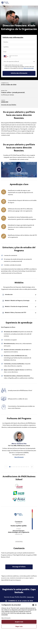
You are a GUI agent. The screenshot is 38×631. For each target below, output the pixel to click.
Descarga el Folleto (19, 567)
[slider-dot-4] (14, 466)
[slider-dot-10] (24, 466)
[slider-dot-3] (13, 466)
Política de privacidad (28, 68)
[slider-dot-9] (23, 466)
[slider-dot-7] (19, 466)
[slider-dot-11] (26, 466)
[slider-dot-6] (18, 466)
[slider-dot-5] (16, 466)
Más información (19, 457)
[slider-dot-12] (28, 466)
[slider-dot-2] (11, 466)
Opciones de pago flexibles (8, 104)
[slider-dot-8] (21, 466)
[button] (19, 295)
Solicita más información (19, 73)
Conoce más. (30, 597)
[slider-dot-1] (9, 466)
